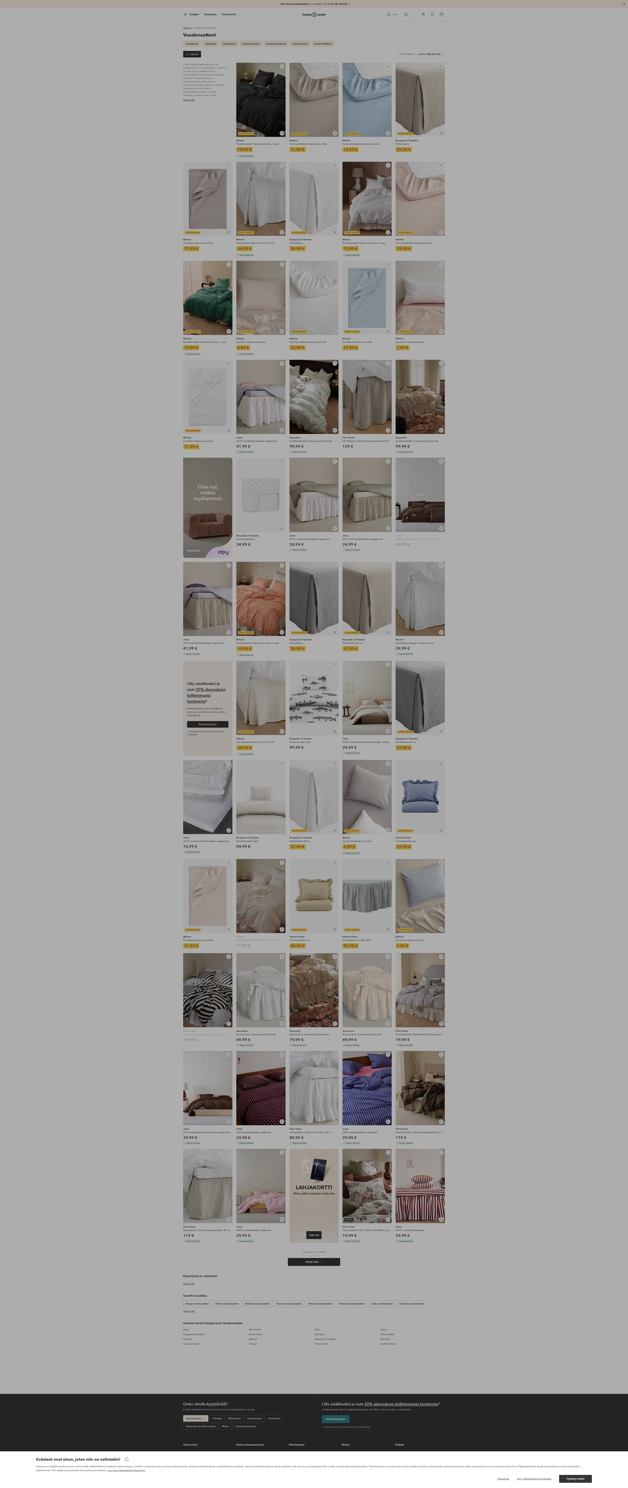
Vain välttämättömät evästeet (534, 1478)
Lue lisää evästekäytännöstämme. (126, 1470)
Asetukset (503, 1478)
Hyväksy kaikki (575, 1478)
